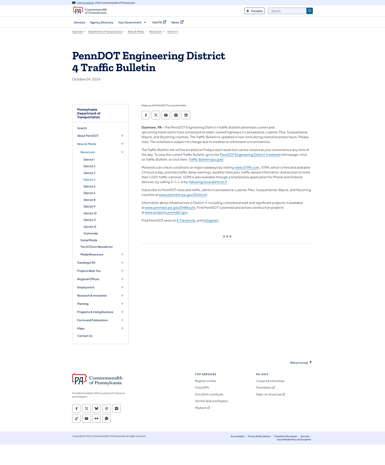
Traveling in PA (86, 262)
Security (305, 436)
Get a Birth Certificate (209, 394)
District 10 (90, 213)
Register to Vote (205, 381)
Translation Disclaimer (285, 436)
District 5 (89, 186)
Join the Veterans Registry (211, 401)
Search (82, 128)
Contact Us (84, 335)
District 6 (89, 193)
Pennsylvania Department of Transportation (88, 113)
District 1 (89, 159)
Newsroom (87, 152)
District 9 (89, 206)
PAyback (201, 407)
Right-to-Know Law (269, 394)
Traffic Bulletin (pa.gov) (206, 159)
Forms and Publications (92, 320)
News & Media (86, 144)
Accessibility (237, 436)
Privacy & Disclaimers (259, 436)
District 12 (90, 226)
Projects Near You (89, 271)
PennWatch (264, 387)
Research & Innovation (92, 295)
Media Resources (91, 254)
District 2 (89, 166)
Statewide (91, 233)
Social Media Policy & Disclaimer (294, 439)
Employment (85, 287)
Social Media (88, 240)
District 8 (89, 200)
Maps (80, 328)
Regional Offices (88, 279)
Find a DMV (202, 387)
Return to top (299, 362)
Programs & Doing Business (95, 312)
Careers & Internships (270, 381)
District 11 (90, 220)
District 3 (89, 173)
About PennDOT (87, 135)
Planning (82, 303)
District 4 (89, 179)
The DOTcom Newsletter (96, 246)
